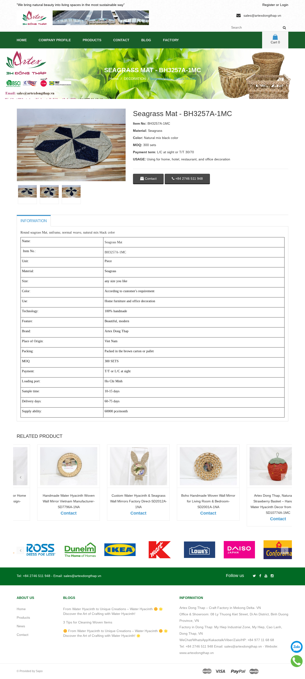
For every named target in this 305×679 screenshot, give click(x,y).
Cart (275, 42)
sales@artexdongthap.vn (262, 15)
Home (22, 40)
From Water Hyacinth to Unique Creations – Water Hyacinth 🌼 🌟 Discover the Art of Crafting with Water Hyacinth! (113, 611)
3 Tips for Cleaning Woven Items (87, 622)
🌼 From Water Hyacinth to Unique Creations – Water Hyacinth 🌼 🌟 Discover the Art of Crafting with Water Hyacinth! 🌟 (115, 633)
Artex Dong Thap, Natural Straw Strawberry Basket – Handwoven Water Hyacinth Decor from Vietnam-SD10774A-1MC (257, 504)
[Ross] (72, 549)
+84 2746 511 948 (188, 178)
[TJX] (33, 549)
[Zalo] (297, 647)
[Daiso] (271, 549)
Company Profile (55, 40)
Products (92, 40)
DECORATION (135, 79)
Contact (121, 40)
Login (284, 5)
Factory (171, 40)
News (21, 626)
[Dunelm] (112, 549)
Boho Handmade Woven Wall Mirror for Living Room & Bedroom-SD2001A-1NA (188, 501)
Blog (146, 40)
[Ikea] (152, 549)
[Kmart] (192, 549)
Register (268, 5)
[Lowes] (232, 549)
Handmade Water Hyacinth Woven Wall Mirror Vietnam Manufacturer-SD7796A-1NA (48, 501)
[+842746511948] (297, 661)
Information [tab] (33, 221)
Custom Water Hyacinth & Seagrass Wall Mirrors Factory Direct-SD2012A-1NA (118, 501)
